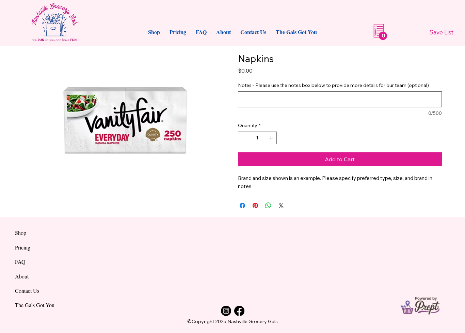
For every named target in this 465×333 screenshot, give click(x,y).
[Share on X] (281, 205)
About (22, 276)
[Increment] (271, 138)
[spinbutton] (257, 138)
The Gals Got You (34, 304)
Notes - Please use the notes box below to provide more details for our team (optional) (333, 85)
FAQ (20, 261)
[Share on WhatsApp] (268, 205)
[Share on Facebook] (242, 205)
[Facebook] (239, 311)
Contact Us (27, 290)
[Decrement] (243, 138)
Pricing (22, 247)
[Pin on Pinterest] (255, 205)
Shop (20, 232)
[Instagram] (226, 311)
